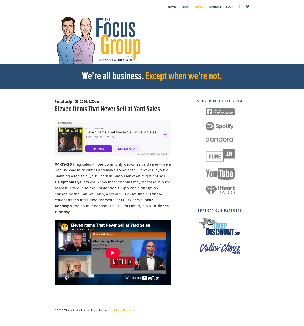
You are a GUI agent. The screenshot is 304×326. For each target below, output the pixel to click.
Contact (215, 6)
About (185, 6)
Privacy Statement (124, 310)
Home (172, 6)
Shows (199, 6)
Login (230, 6)
